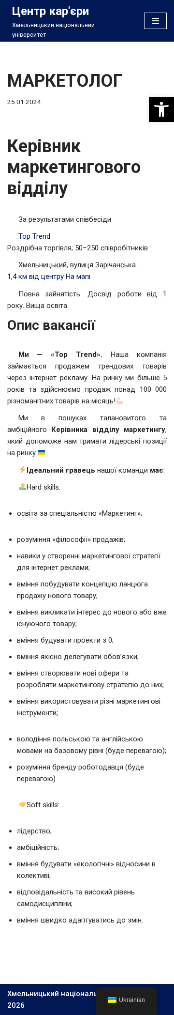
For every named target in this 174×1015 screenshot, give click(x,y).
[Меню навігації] (155, 21)
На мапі (78, 276)
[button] (161, 109)
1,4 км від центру (35, 276)
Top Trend (34, 236)
